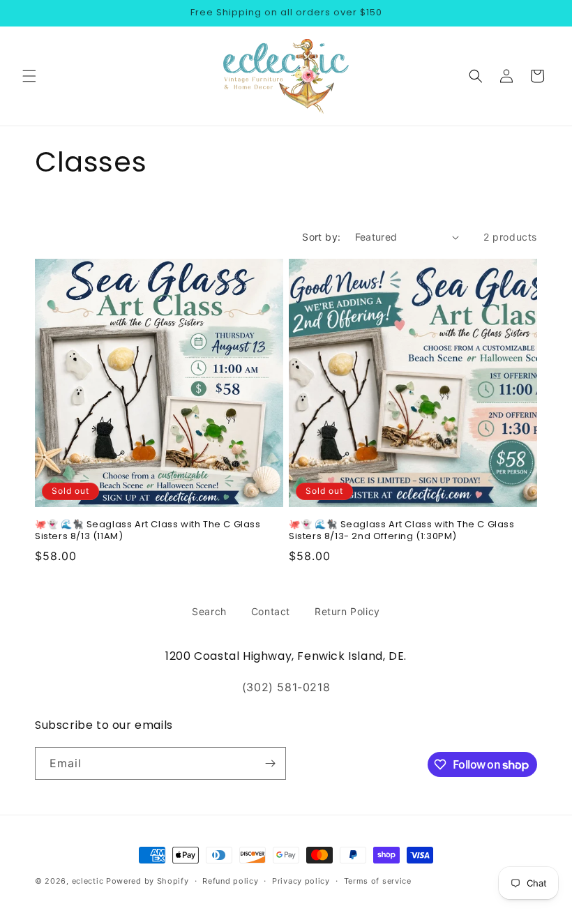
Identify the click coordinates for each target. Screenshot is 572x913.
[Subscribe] (270, 763)
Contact (270, 611)
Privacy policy (301, 881)
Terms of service (378, 881)
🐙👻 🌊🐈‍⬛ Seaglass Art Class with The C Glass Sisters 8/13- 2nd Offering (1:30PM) (402, 531)
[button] (29, 76)
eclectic (88, 881)
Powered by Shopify (147, 881)
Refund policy (230, 881)
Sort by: (321, 237)
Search (209, 611)
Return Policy (347, 611)
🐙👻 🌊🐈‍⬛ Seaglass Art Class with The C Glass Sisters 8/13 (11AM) (148, 531)
